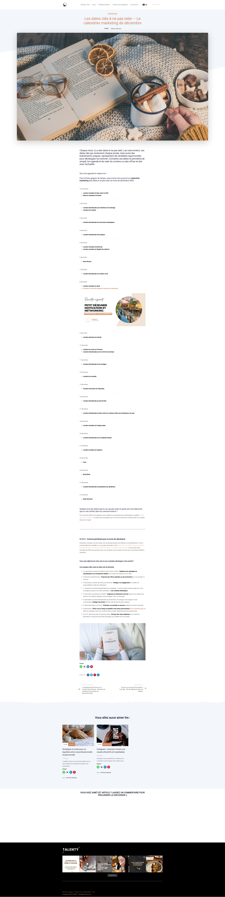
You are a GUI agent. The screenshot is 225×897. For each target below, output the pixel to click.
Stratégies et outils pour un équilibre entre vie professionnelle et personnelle (78, 752)
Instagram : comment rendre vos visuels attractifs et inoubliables (112, 749)
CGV (93, 892)
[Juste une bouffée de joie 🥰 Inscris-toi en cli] (87, 864)
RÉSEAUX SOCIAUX (107, 744)
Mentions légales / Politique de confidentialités (76, 892)
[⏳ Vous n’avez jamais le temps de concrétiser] (104, 864)
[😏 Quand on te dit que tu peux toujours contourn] (120, 864)
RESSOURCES (112, 14)
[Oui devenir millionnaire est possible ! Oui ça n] (154, 864)
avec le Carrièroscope (136, 608)
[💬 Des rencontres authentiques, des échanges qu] (137, 864)
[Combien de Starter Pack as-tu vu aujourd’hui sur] (70, 864)
